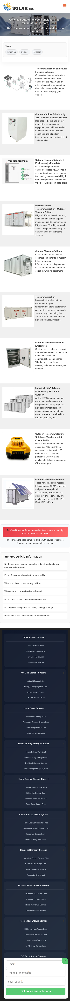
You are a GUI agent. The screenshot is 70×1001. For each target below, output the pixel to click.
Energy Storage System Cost (35, 687)
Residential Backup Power (36, 834)
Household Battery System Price (36, 858)
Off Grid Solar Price (36, 646)
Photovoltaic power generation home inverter (25, 599)
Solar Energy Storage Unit (36, 728)
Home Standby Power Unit (35, 840)
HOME (9, 28)
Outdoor (24, 52)
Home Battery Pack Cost (36, 752)
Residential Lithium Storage (34, 921)
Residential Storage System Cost (36, 722)
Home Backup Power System (33, 815)
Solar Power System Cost (36, 651)
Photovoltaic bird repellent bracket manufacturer (26, 615)
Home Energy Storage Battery (34, 779)
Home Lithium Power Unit (36, 940)
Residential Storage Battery (36, 798)
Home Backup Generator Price (36, 823)
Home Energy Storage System (36, 769)
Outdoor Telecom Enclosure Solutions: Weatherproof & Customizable (49, 437)
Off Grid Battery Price (35, 681)
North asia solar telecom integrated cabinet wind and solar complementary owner (31, 565)
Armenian (11, 52)
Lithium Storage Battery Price (35, 929)
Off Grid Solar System (34, 637)
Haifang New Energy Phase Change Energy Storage (28, 607)
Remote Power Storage (36, 692)
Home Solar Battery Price (36, 716)
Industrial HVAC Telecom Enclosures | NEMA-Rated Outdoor (48, 391)
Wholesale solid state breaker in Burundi (23, 591)
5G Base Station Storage (33, 956)
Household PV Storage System (33, 885)
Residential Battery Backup (36, 763)
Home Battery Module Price (36, 787)
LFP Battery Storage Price (36, 946)
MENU (65, 5)
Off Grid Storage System (33, 673)
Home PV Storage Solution (35, 905)
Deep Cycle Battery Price (36, 804)
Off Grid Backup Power (36, 698)
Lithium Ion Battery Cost (35, 793)
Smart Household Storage (36, 869)
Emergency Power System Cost (36, 828)
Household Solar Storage (36, 910)
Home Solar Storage (34, 708)
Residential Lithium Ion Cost (36, 935)
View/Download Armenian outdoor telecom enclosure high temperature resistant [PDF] (36, 532)
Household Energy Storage (33, 850)
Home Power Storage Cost (35, 864)
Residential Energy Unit (36, 875)
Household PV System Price (36, 894)
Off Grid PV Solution (36, 657)
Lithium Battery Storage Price (35, 758)
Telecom (37, 52)
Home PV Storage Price (36, 733)
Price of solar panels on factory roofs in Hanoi (26, 575)
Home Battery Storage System (33, 744)
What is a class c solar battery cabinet (22, 583)
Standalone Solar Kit (36, 662)
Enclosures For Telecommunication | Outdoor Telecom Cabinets (50, 208)
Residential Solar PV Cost (36, 899)
